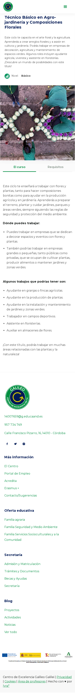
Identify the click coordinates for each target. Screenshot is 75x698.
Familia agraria (14, 519)
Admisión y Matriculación (22, 564)
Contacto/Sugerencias (20, 495)
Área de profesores (32, 681)
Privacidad (64, 677)
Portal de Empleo (17, 473)
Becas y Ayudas (15, 578)
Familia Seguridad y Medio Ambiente (31, 527)
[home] (14, 6)
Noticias (9, 624)
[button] (65, 7)
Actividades (12, 617)
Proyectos (11, 610)
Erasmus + (11, 488)
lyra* (6, 686)
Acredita (10, 481)
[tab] (19, 167)
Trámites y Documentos (21, 571)
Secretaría (11, 586)
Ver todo (10, 632)
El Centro (11, 466)
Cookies (10, 681)
